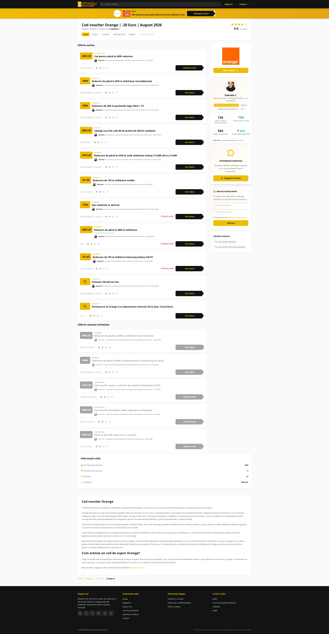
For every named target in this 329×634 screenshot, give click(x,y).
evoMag (134, 567)
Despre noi (127, 606)
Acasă (80, 578)
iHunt (141, 567)
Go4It (215, 610)
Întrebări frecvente (146, 34)
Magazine (89, 578)
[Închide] (248, 148)
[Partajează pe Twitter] (100, 67)
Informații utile (119, 34)
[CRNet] (87, 4)
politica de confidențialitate (237, 217)
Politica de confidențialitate (179, 603)
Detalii (82, 315)
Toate (86, 34)
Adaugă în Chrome (232, 178)
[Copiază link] (107, 67)
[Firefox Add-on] (98, 613)
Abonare (231, 223)
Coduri (95, 34)
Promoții (105, 34)
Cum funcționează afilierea (224, 603)
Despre (132, 34)
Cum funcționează (130, 610)
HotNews (216, 606)
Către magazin (229, 70)
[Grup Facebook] (86, 613)
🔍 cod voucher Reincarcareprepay (230, 247)
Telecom (100, 578)
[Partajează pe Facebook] (96, 67)
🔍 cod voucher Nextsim (225, 242)
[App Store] (111, 613)
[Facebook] (80, 613)
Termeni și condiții (176, 599)
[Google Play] (104, 613)
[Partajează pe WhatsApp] (103, 67)
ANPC (215, 599)
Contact (126, 618)
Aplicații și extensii (131, 614)
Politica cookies (174, 606)
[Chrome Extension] (92, 613)
